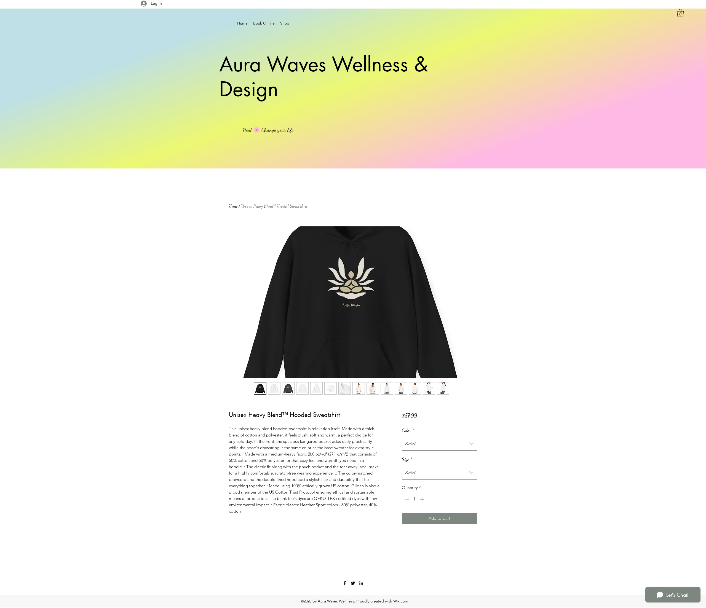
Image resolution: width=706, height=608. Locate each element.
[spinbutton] (414, 499)
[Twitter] (353, 583)
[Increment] (422, 499)
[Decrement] (406, 499)
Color (408, 430)
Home (233, 205)
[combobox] (439, 444)
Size (407, 459)
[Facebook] (344, 583)
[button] (680, 13)
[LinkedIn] (361, 583)
